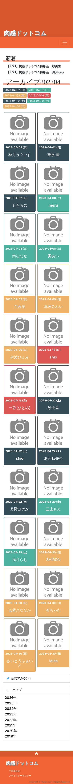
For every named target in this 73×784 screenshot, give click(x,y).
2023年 (11, 714)
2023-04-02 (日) (15, 90)
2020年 (11, 731)
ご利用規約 (14, 771)
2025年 (11, 703)
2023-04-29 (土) (39, 100)
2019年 (10, 736)
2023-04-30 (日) (15, 106)
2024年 (11, 709)
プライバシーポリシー (20, 775)
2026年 (11, 698)
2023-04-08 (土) (39, 90)
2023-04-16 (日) (39, 95)
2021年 (10, 725)
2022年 (11, 720)
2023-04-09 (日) (15, 95)
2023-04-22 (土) (15, 100)
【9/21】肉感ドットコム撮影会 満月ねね (35, 72)
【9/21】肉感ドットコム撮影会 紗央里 (34, 66)
